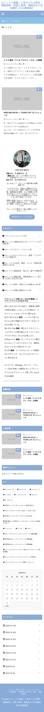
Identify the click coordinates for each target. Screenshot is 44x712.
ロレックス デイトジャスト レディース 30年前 (20, 557)
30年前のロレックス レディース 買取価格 (18, 544)
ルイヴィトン (35, 489)
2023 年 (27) (10, 646)
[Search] (42, 14)
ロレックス (22, 489)
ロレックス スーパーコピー (15, 306)
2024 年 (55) (10, 639)
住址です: (9, 180)
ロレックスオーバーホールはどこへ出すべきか (20, 510)
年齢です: (9, 173)
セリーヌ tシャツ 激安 (13, 317)
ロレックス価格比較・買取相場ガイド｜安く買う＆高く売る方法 (21, 278)
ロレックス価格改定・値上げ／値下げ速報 (23, 271)
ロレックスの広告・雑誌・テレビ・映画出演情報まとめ (21, 264)
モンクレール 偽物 (12, 328)
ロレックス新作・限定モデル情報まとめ (22, 284)
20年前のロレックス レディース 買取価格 (18, 539)
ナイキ (26, 64)
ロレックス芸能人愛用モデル (17, 290)
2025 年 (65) (10, 632)
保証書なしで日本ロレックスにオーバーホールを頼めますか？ (21, 522)
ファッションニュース (15, 236)
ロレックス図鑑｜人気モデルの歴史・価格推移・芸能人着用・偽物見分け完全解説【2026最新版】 (22, 5)
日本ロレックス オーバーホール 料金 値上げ (19, 505)
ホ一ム (11, 689)
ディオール (8, 500)
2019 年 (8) (10, 673)
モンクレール (9, 489)
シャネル (8, 494)
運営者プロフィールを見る (22, 217)
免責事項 (13, 692)
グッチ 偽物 (9, 350)
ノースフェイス (21, 494)
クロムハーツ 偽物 (12, 339)
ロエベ (29, 528)
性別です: (20, 173)
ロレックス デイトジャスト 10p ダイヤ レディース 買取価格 (21, 550)
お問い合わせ (20, 689)
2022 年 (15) (10, 653)
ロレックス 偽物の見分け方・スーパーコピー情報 (22, 243)
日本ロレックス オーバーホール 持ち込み (18, 516)
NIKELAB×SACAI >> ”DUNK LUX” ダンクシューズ (22, 114)
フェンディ (8, 528)
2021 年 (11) (10, 660)
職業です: (11, 176)
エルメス (34, 494)
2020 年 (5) (10, 667)
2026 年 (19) (10, 626)
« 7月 (6, 606)
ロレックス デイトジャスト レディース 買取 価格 (21, 534)
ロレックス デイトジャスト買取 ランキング (19, 562)
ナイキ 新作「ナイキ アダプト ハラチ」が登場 (23, 60)
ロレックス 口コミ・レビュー (18, 249)
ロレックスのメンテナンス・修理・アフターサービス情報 (21, 256)
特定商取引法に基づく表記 (27, 692)
